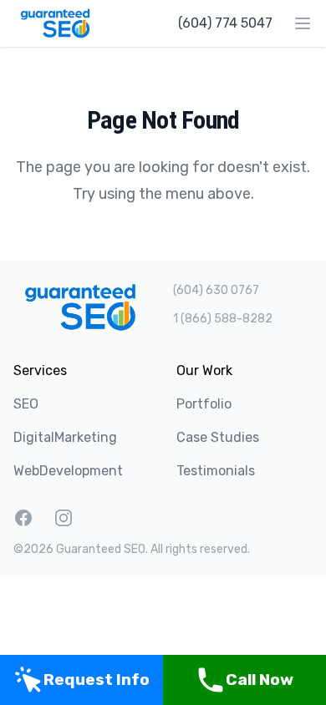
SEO (25, 404)
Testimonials (215, 471)
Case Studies (217, 437)
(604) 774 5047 (225, 23)
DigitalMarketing (65, 437)
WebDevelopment (68, 471)
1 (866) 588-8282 (223, 319)
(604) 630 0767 (216, 290)
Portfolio (204, 404)
